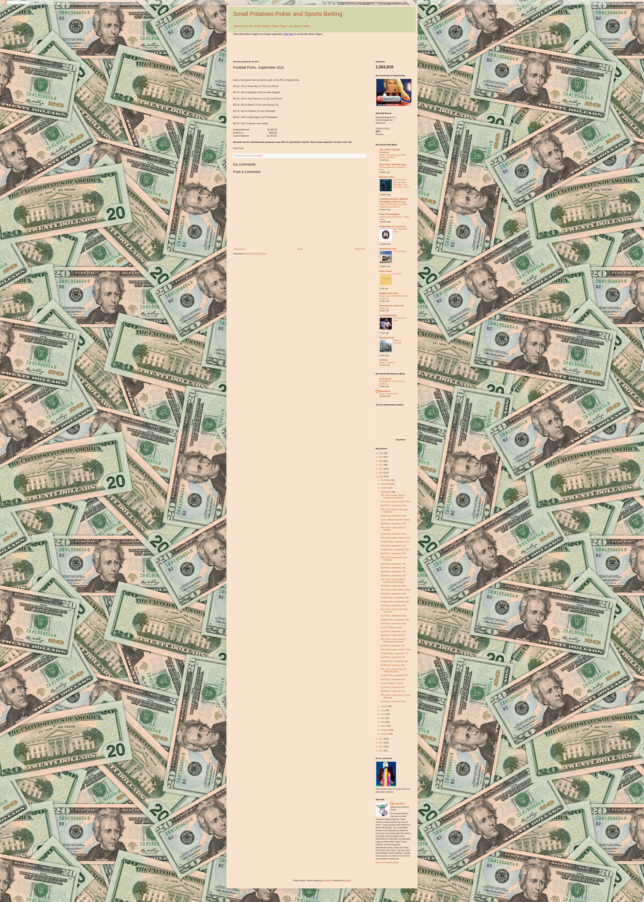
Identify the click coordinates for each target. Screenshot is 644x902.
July (383, 710)
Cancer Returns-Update (391, 627)
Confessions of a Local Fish (392, 226)
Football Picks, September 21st (395, 542)
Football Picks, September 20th (395, 549)
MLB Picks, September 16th (393, 575)
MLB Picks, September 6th (393, 665)
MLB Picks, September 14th (393, 594)
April (383, 722)
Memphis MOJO (386, 338)
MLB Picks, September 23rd (393, 523)
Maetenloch (384, 391)
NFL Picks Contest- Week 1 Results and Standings (393, 640)
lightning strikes (386, 177)
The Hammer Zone (388, 249)
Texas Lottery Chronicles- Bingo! (395, 520)
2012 (381, 743)
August (384, 706)
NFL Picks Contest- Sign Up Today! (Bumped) (393, 670)
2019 (381, 457)
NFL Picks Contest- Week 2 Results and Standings (393, 580)
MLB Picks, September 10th (393, 631)
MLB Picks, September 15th (393, 586)
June (383, 714)
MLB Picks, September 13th (393, 605)
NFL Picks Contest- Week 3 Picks (396, 538)
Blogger (347, 880)
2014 (381, 476)
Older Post (360, 249)
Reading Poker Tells (388, 293)
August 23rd (384, 308)
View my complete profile (387, 862)
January (385, 734)
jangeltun (327, 880)
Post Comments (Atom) (256, 254)
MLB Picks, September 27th (393, 505)
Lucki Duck (399, 803)
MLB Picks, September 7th (393, 657)
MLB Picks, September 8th (393, 645)
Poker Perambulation (389, 214)
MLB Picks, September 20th (393, 553)
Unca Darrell (385, 379)
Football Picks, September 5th (394, 675)
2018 (381, 461)
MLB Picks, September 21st (393, 546)
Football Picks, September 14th (395, 597)
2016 (381, 469)
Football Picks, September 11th (395, 620)
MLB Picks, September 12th (393, 616)
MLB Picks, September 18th (393, 568)
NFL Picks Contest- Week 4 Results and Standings (393, 496)
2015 (381, 473)
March (384, 726)
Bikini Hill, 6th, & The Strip (391, 306)
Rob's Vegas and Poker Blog (392, 164)
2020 (381, 453)
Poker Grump (385, 271)
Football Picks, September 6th (394, 661)
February (385, 730)
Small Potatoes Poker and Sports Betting (287, 13)
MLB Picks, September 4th (393, 687)
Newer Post (239, 249)
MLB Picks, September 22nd (394, 534)
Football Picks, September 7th (394, 653)
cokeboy (383, 360)
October (385, 488)
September (386, 492)
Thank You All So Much (388, 394)
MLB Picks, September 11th (393, 623)
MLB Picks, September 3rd (393, 691)
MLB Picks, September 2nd (393, 701)
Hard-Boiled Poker (388, 315)
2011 (381, 746)
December (386, 480)
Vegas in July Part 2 (387, 362)
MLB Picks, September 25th (393, 516)
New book (397, 274)
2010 (381, 750)
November (386, 484)
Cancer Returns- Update (392, 683)
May (383, 718)
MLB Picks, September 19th (393, 564)
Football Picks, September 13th (395, 601)
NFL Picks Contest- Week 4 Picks (396, 501)
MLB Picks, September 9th (393, 635)
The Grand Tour (399, 251)
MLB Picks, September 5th (393, 679)
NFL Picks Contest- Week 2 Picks (396, 590)
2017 (381, 465)
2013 (381, 739)
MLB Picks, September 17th (393, 571)
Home (300, 249)
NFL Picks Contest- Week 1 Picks (396, 649)
